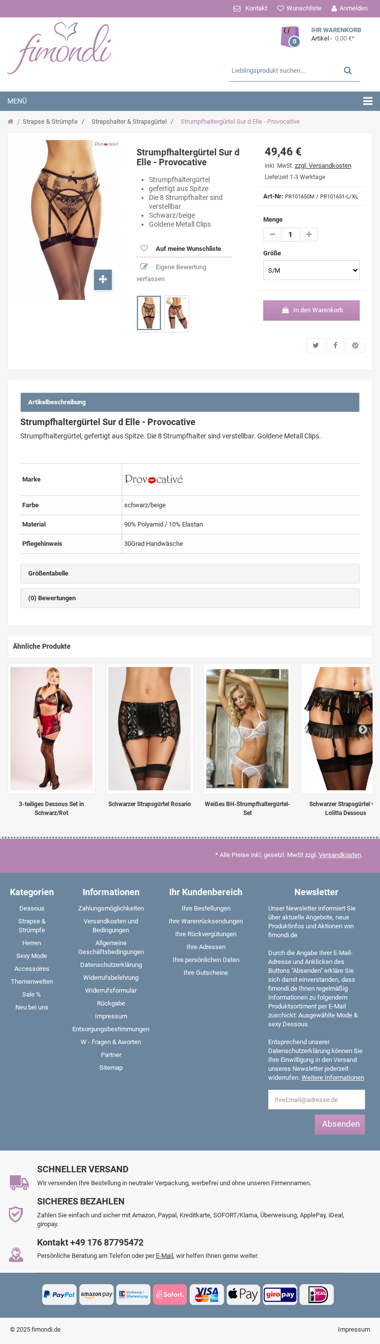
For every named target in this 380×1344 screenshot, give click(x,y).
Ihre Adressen (206, 947)
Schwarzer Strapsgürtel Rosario (149, 804)
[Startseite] (11, 121)
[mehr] (309, 234)
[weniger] (272, 234)
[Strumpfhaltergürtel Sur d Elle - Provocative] (149, 313)
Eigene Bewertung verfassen (171, 273)
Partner (111, 1054)
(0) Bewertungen (52, 598)
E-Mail (164, 1255)
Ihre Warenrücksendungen (206, 921)
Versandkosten (340, 855)
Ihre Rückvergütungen (206, 934)
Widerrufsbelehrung (111, 977)
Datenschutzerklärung (111, 964)
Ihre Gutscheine (206, 972)
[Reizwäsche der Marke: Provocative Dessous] (154, 478)
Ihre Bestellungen (206, 908)
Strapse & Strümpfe (50, 121)
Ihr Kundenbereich (205, 892)
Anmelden (353, 8)
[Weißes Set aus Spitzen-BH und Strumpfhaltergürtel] (247, 728)
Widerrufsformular (111, 990)
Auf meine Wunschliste (187, 248)
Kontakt (256, 8)
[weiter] (363, 729)
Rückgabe (111, 1003)
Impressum (111, 1016)
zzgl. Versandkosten (323, 165)
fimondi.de (46, 1329)
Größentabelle (48, 573)
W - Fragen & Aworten (111, 1042)
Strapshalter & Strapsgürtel (129, 121)
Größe (273, 253)
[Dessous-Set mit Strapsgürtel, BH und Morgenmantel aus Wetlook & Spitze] (51, 728)
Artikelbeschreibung (57, 402)
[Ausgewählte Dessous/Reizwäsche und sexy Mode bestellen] (67, 47)
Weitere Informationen (332, 1077)
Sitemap (111, 1067)
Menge (273, 219)
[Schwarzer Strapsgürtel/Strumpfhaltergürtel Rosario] (149, 728)
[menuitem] (31, 910)
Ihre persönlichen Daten (206, 959)
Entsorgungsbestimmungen (110, 1029)
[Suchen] (347, 70)
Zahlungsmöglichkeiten (111, 908)
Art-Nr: (273, 196)
